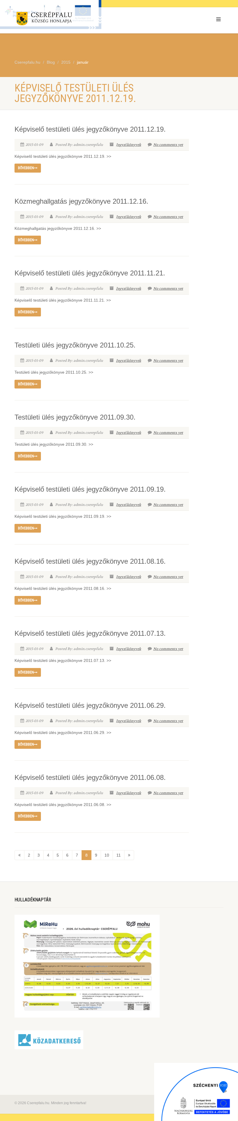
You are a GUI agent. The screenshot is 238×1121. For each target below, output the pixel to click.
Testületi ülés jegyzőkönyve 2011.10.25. (75, 345)
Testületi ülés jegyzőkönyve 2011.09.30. (75, 417)
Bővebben (26, 168)
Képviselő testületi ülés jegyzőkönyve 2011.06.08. (90, 777)
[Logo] (65, 20)
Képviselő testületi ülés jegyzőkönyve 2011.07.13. (90, 633)
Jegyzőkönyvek (128, 144)
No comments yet (168, 144)
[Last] (129, 855)
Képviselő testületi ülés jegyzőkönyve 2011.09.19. (90, 489)
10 (106, 855)
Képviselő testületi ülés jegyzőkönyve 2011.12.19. (90, 129)
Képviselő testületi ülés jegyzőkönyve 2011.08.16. (90, 561)
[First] (19, 855)
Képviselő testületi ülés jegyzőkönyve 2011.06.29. (90, 705)
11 (118, 855)
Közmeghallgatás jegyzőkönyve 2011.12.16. (81, 201)
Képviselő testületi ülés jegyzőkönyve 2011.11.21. (90, 273)
